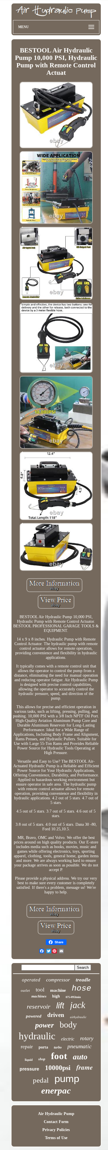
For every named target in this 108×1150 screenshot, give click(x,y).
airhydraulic (78, 1017)
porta (43, 1047)
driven (55, 1015)
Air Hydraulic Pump (56, 1114)
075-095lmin (73, 997)
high (56, 996)
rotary (86, 1038)
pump (66, 1078)
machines (38, 996)
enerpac (56, 1090)
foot (59, 1056)
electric (67, 1038)
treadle (83, 980)
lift (60, 1005)
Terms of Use (56, 1138)
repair (27, 1046)
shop (41, 1059)
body (68, 1024)
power (44, 1025)
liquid (29, 1059)
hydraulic (37, 1036)
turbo (58, 1047)
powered (33, 1016)
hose (81, 988)
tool (40, 990)
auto (80, 1057)
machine (58, 990)
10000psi (58, 1067)
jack (77, 1005)
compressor (58, 980)
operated (31, 980)
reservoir (38, 1006)
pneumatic (79, 1046)
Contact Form (56, 1122)
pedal (41, 1080)
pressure (29, 1069)
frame (84, 1067)
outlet (25, 990)
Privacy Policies (56, 1130)
